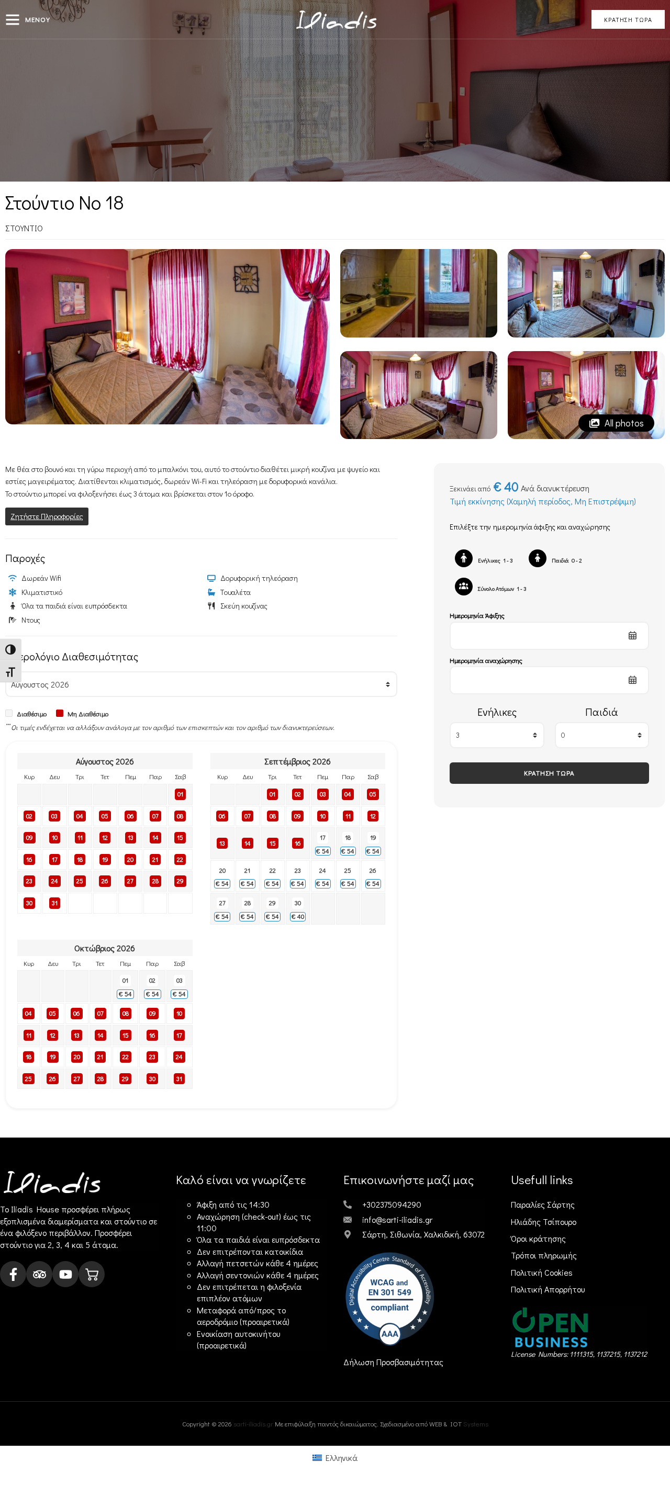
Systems (475, 1423)
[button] (12, 19)
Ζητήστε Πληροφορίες (46, 516)
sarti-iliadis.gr (253, 1423)
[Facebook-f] (13, 1274)
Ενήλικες (497, 711)
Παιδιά (601, 711)
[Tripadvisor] (39, 1274)
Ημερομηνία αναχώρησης (486, 660)
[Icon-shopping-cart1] (92, 1274)
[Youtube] (65, 1274)
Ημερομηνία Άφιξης (477, 615)
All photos (623, 423)
